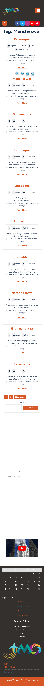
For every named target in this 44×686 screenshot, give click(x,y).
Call (6, 664)
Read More (22, 67)
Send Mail (9, 667)
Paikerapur (22, 39)
